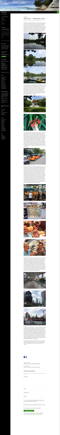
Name (25, 388)
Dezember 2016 (3, 86)
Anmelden (2, 135)
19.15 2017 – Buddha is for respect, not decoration (32, 367)
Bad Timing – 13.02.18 (4, 69)
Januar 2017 (3, 85)
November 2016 (3, 87)
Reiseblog (2, 18)
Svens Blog (3, 12)
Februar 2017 (3, 126)
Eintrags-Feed (3, 136)
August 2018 (3, 78)
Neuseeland (54, 12)
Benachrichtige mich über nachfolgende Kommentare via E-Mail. (34, 404)
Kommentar (26, 376)
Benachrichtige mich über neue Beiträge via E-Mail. (32, 408)
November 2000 (3, 88)
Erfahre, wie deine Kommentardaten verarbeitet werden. (33, 414)
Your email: (2, 53)
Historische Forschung (4, 112)
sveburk (30, 20)
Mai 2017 (2, 80)
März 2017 (2, 125)
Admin (2, 111)
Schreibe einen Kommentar (37, 20)
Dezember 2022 (3, 77)
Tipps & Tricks (3, 20)
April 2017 (2, 81)
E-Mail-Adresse (26, 392)
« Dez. (2, 37)
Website (25, 396)
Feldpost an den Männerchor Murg (4, 96)
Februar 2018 (3, 79)
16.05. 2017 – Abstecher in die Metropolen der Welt (32, 363)
